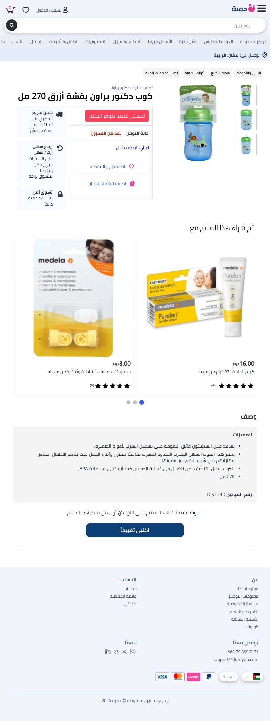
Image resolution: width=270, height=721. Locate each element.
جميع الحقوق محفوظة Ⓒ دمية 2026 (135, 700)
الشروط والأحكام (244, 612)
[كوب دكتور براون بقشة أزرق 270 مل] (198, 123)
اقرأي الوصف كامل (132, 147)
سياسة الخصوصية (242, 604)
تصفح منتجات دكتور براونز (131, 87)
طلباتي (130, 604)
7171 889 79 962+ (242, 652)
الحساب (130, 589)
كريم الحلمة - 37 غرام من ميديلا (226, 372)
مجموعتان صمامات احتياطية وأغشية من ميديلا (90, 372)
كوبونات (251, 627)
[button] (141, 402)
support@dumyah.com (235, 659)
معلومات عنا (247, 589)
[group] (246, 95)
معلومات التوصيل (243, 596)
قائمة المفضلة (123, 596)
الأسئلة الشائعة (244, 619)
